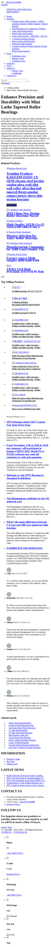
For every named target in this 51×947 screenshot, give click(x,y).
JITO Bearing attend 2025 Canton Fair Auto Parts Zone (26, 423)
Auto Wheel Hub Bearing (20, 738)
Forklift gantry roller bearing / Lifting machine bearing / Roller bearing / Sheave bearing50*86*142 (28, 379)
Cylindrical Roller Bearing (23, 39)
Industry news (18, 58)
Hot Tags (10, 761)
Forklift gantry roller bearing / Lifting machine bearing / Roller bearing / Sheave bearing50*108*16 (28, 390)
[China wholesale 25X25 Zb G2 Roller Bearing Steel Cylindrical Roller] (24, 363)
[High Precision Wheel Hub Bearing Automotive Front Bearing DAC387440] (18, 395)
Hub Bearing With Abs (18, 735)
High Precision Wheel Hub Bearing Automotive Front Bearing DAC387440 (27, 400)
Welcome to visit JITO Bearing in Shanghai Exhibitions (25, 477)
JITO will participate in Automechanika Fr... (25, 778)
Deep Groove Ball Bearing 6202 (26, 409)
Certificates (17, 73)
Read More (11, 205)
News (9, 53)
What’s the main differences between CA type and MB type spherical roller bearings (27, 524)
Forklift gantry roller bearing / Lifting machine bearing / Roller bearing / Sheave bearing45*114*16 (28, 336)
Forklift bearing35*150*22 (24, 313)
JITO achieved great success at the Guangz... (26, 785)
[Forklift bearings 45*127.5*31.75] (16, 287)
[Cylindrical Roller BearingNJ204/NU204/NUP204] (19, 298)
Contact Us (11, 76)
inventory (11, 63)
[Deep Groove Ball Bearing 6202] (24, 405)
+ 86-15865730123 (15, 853)
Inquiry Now (6, 827)
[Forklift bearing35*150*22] (20, 309)
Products (10, 19)
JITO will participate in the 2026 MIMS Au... (26, 780)
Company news (18, 61)
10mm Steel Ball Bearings (20, 723)
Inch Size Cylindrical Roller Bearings (25, 747)
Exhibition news (19, 56)
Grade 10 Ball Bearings (19, 742)
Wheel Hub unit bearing (22, 33)
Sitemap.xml (12, 764)
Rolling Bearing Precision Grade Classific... (25, 775)
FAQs (9, 66)
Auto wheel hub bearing (22, 31)
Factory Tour (17, 71)
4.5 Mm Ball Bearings (18, 730)
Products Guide (13, 759)
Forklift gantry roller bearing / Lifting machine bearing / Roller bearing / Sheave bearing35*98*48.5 (28, 347)
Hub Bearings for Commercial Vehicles (29, 29)
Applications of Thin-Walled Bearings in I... (25, 783)
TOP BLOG (6, 832)
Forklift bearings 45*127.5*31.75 (27, 291)
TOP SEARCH (20, 832)
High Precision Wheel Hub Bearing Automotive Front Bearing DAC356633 (27, 358)
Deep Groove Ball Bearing (23, 41)
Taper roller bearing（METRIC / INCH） (30, 36)
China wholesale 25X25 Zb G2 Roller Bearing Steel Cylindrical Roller (26, 368)
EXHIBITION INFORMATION (25, 548)
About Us (11, 68)
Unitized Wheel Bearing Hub (21, 725)
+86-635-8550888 (13, 2)
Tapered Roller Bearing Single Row (24, 745)
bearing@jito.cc (13, 804)
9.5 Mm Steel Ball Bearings (20, 733)
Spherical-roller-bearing (22, 44)
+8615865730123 (14, 895)
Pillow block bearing (21, 51)
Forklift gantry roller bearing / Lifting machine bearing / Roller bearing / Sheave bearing (30, 23)
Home (9, 16)
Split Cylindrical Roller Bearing (22, 740)
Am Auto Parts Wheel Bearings (22, 728)
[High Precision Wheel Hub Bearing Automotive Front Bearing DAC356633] (20, 352)
